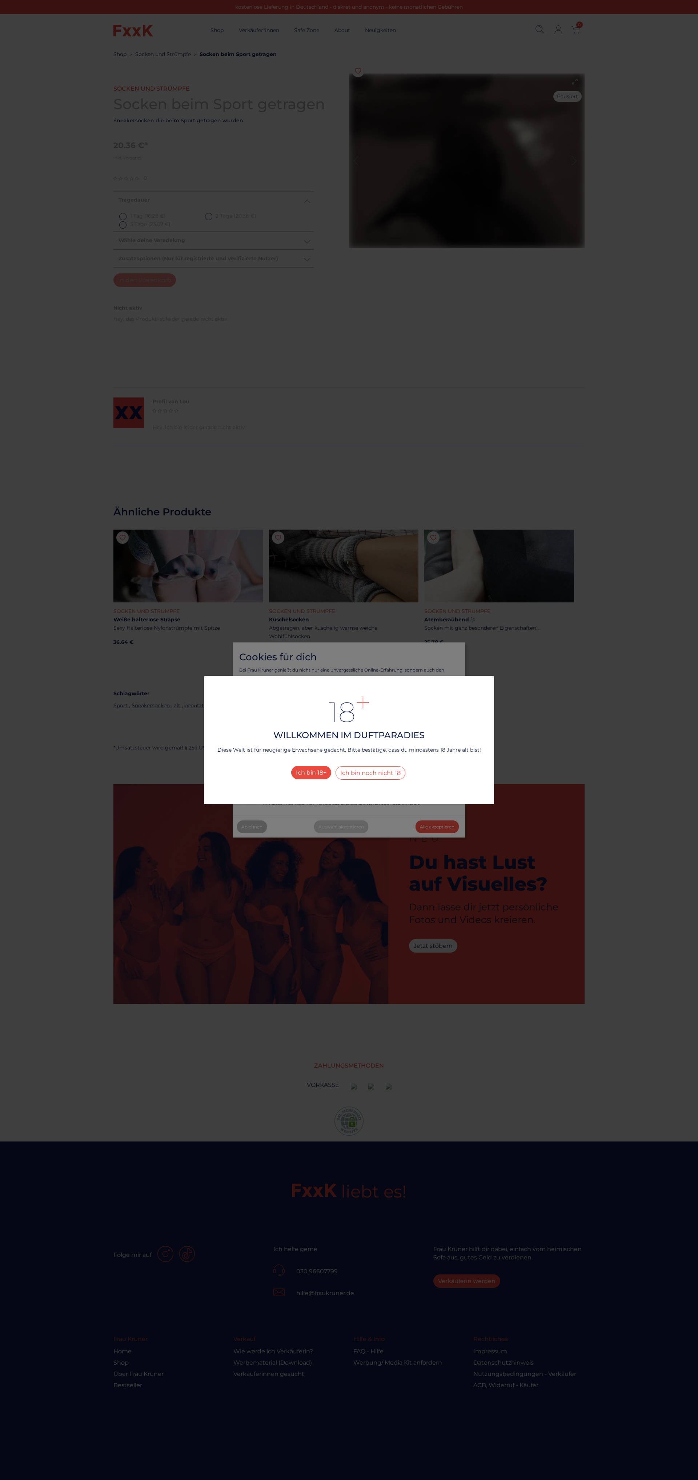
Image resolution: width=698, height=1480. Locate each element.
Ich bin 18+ (311, 772)
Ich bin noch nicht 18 (370, 772)
